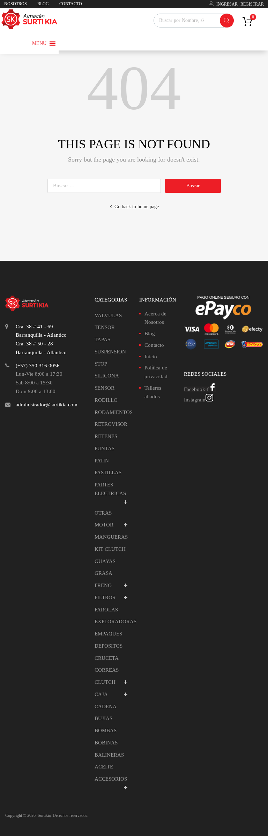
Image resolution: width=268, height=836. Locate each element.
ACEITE (104, 766)
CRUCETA (107, 658)
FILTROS (105, 597)
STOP (101, 364)
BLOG (43, 3)
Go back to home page (136, 206)
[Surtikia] (29, 27)
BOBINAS (106, 742)
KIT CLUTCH (110, 549)
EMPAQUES (108, 633)
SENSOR (104, 388)
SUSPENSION (110, 351)
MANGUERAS (111, 537)
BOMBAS (106, 730)
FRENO (103, 585)
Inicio (150, 356)
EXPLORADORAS (115, 621)
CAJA (101, 694)
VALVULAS (108, 315)
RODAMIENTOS (114, 412)
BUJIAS (103, 718)
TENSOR (105, 327)
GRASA (103, 573)
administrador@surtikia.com (46, 404)
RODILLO (106, 400)
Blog (149, 333)
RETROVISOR (111, 424)
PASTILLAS (108, 472)
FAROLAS (106, 609)
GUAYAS (105, 561)
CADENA (106, 706)
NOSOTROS (15, 3)
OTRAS (103, 513)
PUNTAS (104, 448)
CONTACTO (70, 3)
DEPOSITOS (108, 646)
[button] (39, 43)
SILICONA (107, 375)
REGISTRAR (252, 4)
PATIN (102, 460)
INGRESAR (227, 4)
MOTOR (104, 525)
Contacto (154, 345)
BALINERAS (109, 755)
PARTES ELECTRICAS (110, 489)
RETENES (106, 436)
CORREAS (107, 670)
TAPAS (102, 339)
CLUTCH (105, 682)
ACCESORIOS (111, 779)
